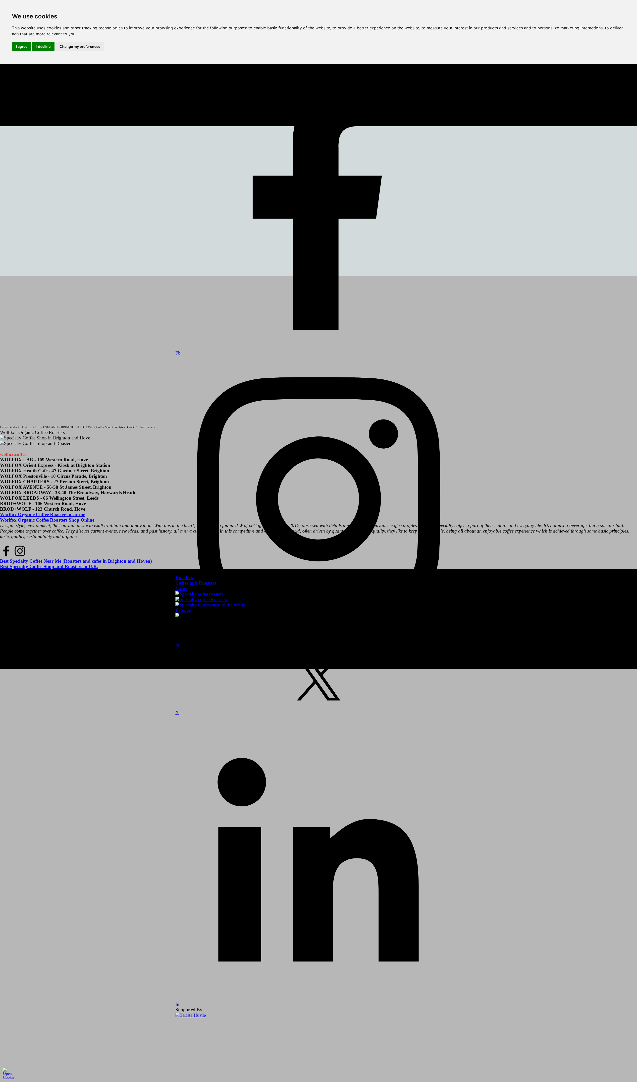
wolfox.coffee (13, 454)
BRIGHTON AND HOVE (77, 427)
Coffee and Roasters (195, 583)
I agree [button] (21, 46)
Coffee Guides (8, 427)
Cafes (181, 588)
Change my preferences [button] (79, 46)
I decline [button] (43, 46)
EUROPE (26, 427)
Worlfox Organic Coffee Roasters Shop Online (47, 520)
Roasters (184, 577)
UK (37, 427)
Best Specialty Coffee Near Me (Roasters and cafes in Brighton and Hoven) (76, 561)
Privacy (183, 610)
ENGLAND (50, 427)
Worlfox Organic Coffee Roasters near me (42, 514)
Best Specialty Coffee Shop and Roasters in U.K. (49, 566)
